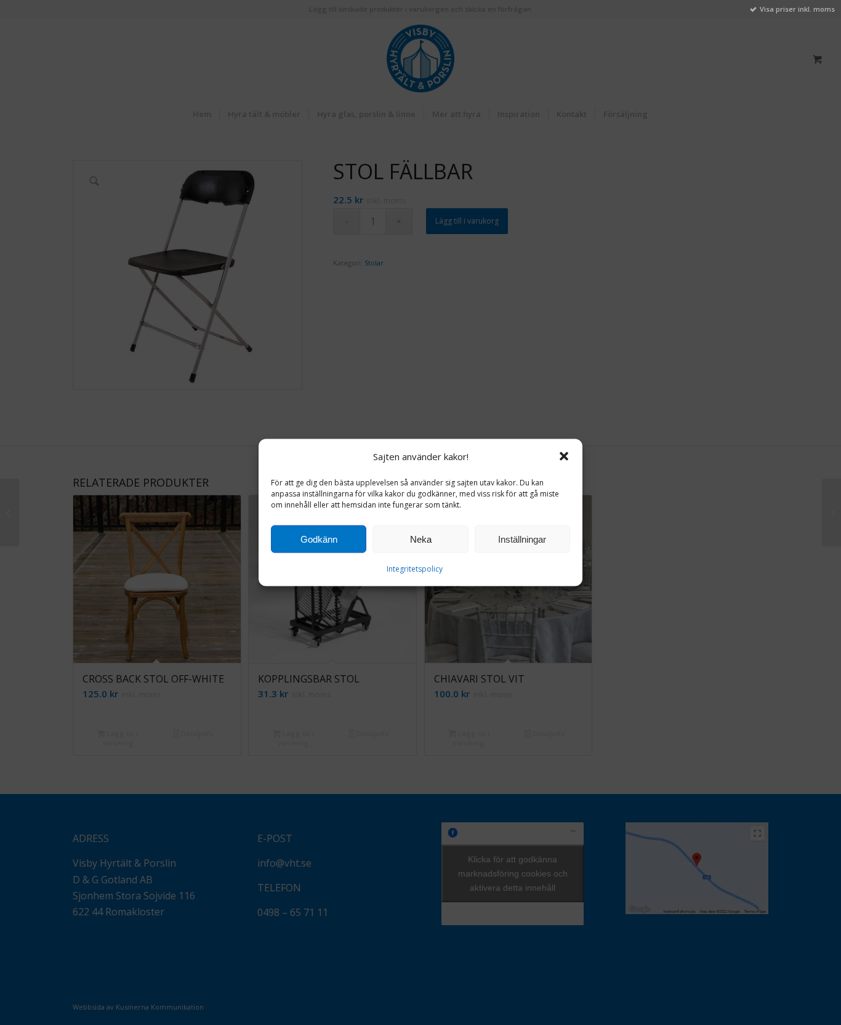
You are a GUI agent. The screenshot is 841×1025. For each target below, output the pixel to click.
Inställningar (522, 539)
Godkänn (318, 539)
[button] (564, 456)
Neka (421, 539)
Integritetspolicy (415, 568)
